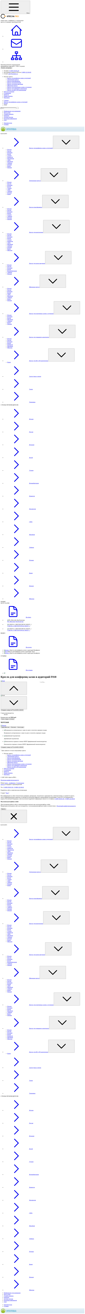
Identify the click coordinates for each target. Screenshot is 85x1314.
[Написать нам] (16, 49)
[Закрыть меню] (14, 816)
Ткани (31, 389)
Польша (9, 164)
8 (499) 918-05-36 (9, 787)
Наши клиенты (8, 96)
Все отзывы (29, 670)
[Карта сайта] (16, 62)
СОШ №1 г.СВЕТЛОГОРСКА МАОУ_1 (18, 630)
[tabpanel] (42, 738)
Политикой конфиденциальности (66, 806)
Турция (9, 155)
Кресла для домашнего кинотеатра (17, 88)
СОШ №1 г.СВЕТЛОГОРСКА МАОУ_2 (18, 626)
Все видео (29, 647)
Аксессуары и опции (35, 376)
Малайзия (10, 161)
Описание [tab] (13, 727)
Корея (9, 166)
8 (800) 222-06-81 (19, 787)
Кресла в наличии (9, 91)
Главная (6, 100)
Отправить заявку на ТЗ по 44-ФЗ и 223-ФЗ (12, 710)
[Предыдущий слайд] (14, 688)
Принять (3, 809)
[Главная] (16, 36)
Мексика (9, 250)
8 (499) (14, 71)
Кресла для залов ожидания (15, 84)
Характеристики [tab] (5, 727)
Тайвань (9, 163)
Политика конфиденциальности (10, 780)
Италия (9, 149)
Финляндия (10, 158)
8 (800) (26, 72)
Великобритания (12, 271)
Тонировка (32, 402)
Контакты (7, 97)
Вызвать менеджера (6, 68)
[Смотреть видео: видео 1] (7, 650)
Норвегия (10, 157)
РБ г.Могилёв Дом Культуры (15, 621)
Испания (9, 152)
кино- (6, 783)
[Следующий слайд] (14, 702)
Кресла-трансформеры (13, 81)
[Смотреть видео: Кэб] (6, 651)
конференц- (12, 783)
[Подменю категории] (66, 142)
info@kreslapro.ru (13, 74)
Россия (9, 151)
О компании (7, 93)
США (9, 160)
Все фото (28, 617)
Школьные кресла (12, 85)
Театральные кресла (13, 79)
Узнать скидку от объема (7, 719)
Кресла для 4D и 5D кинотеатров (16, 90)
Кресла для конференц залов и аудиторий (19, 78)
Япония (9, 167)
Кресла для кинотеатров (14, 82)
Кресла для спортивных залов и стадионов (19, 87)
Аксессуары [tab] (21, 727)
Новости (6, 94)
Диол (7, 793)
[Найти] (17, 108)
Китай (6, 103)
